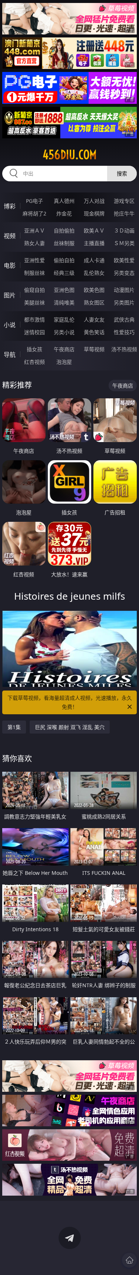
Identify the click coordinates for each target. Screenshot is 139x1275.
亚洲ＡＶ (34, 230)
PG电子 (34, 200)
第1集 (14, 727)
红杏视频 (34, 361)
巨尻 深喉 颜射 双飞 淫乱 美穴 (70, 727)
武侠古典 (124, 319)
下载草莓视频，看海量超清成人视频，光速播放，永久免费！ (69, 702)
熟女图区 (94, 302)
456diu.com (70, 154)
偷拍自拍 (64, 260)
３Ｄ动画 (124, 230)
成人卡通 (94, 260)
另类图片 (124, 302)
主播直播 (94, 243)
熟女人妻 (34, 243)
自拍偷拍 (64, 230)
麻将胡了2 (34, 213)
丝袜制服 (64, 243)
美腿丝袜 (34, 302)
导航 (10, 354)
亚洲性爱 (34, 260)
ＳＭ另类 (124, 243)
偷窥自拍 (34, 289)
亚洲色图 (64, 289)
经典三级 (64, 272)
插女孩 (34, 349)
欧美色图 (94, 289)
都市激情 (34, 319)
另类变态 (124, 272)
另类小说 (64, 332)
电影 (10, 265)
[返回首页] (129, 1260)
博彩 (10, 206)
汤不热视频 (124, 349)
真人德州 (64, 200)
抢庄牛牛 (124, 213)
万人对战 (94, 200)
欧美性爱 (124, 260)
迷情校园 (34, 332)
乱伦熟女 (94, 272)
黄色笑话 (94, 332)
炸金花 (64, 213)
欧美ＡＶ (94, 230)
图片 (10, 295)
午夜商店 (64, 349)
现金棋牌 (94, 213)
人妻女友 (94, 319)
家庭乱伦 (64, 319)
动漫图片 (124, 289)
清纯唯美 (64, 302)
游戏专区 (124, 200)
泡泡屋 (64, 361)
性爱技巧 (124, 332)
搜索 (122, 173)
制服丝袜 (34, 272)
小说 (10, 325)
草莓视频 (94, 349)
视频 (10, 236)
